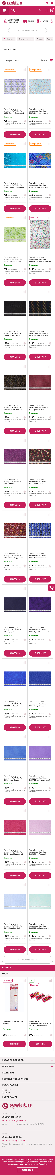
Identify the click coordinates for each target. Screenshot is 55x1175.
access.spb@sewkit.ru (15, 1120)
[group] (40, 234)
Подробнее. (43, 1164)
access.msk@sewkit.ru (15, 1140)
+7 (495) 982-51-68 (12, 1137)
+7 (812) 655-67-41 (11, 1117)
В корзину (14, 134)
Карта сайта (9, 1097)
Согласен (27, 1170)
